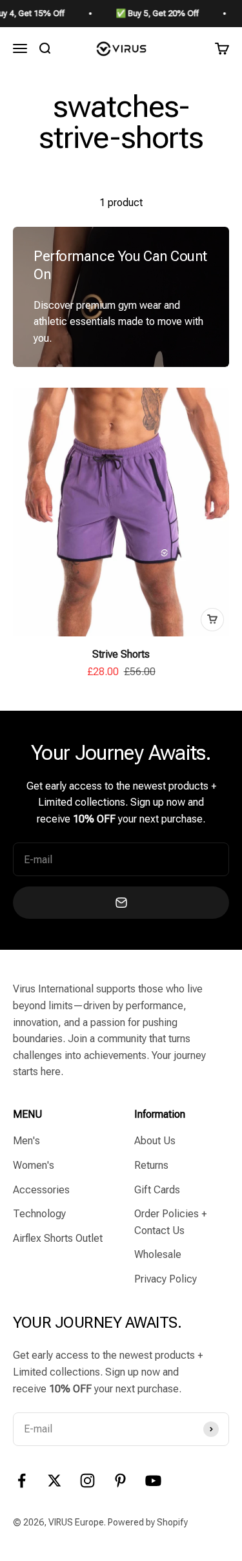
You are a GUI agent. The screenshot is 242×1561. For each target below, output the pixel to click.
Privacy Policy (165, 1279)
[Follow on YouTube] (153, 1480)
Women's (33, 1165)
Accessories (41, 1190)
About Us (155, 1141)
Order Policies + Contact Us (170, 1222)
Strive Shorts (121, 654)
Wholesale (157, 1254)
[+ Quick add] (212, 619)
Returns (151, 1165)
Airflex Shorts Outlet (58, 1238)
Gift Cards (157, 1190)
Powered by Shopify (148, 1522)
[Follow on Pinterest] (120, 1480)
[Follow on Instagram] (87, 1480)
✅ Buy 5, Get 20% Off (147, 13)
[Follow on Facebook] (21, 1480)
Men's (26, 1141)
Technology (39, 1214)
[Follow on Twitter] (54, 1480)
